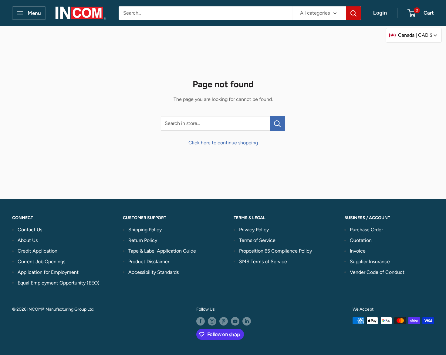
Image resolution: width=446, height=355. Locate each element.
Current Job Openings (41, 261)
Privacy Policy (254, 230)
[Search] (353, 13)
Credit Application (37, 251)
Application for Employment (48, 272)
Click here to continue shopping (223, 143)
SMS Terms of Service (263, 261)
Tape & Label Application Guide (162, 251)
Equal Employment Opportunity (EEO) (59, 283)
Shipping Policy (145, 230)
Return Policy (142, 240)
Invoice (358, 251)
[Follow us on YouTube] (235, 321)
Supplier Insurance (370, 261)
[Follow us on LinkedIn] (246, 321)
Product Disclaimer (148, 261)
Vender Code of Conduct (377, 272)
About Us (28, 240)
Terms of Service (257, 240)
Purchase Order (366, 230)
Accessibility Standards (153, 272)
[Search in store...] (277, 123)
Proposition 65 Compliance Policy (275, 251)
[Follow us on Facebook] (200, 321)
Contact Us (30, 230)
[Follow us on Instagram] (212, 321)
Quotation (361, 240)
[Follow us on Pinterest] (223, 321)
